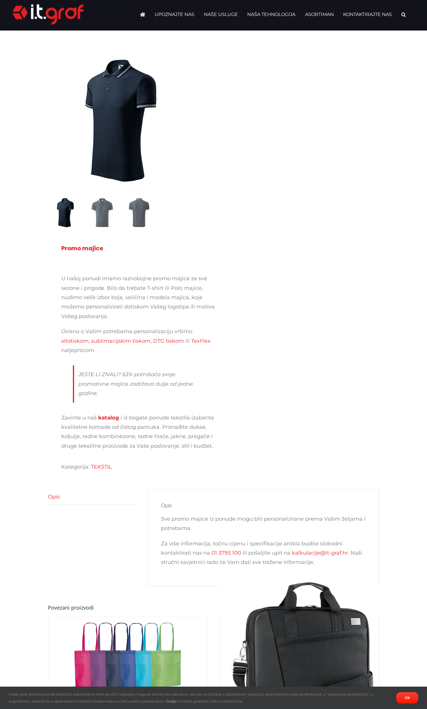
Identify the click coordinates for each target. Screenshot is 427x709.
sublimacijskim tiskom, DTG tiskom (137, 341)
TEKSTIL (101, 467)
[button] (403, 14)
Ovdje (171, 701)
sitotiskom (75, 341)
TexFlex (201, 341)
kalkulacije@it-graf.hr (320, 553)
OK (407, 697)
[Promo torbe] (299, 653)
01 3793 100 (226, 553)
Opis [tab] (54, 497)
